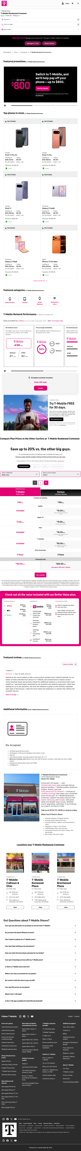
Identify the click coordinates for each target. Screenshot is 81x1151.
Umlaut (21, 321)
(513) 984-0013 (39, 897)
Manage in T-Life (32, 43)
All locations (7, 52)
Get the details (42, 88)
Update (40, 388)
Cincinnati (24, 52)
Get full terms (39, 95)
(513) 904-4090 (65, 897)
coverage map (57, 321)
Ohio (15, 52)
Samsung (50, 800)
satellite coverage (48, 793)
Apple (43, 800)
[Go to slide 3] (56, 106)
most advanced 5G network (52, 791)
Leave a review (68, 664)
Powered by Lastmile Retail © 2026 (40, 1147)
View (15, 907)
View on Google (12, 695)
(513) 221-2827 (14, 897)
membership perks (48, 785)
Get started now (56, 419)
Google (62, 800)
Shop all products (40, 281)
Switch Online (49, 43)
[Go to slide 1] (12, 106)
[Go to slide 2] (34, 106)
